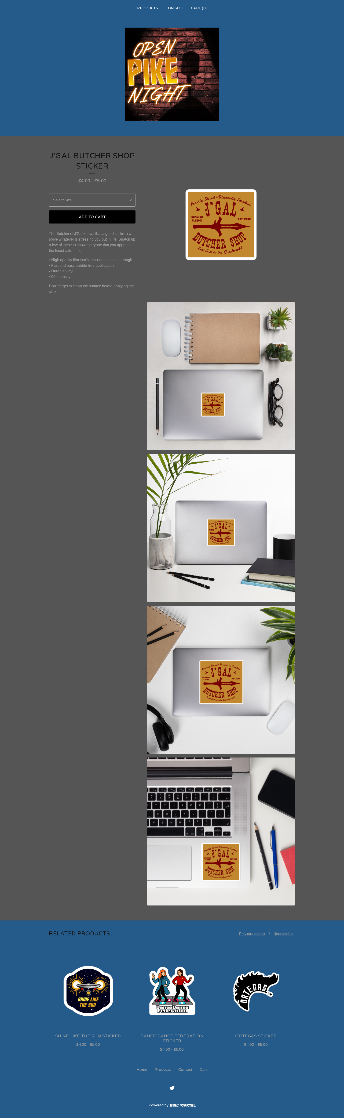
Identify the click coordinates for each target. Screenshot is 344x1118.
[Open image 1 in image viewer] (221, 225)
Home (141, 1069)
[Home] (172, 74)
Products (147, 8)
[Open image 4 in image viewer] (221, 680)
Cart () (199, 8)
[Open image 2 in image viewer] (221, 376)
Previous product (252, 934)
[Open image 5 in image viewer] (221, 831)
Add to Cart (92, 217)
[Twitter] (172, 1088)
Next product (283, 934)
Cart (204, 1069)
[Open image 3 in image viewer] (221, 528)
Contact (174, 8)
